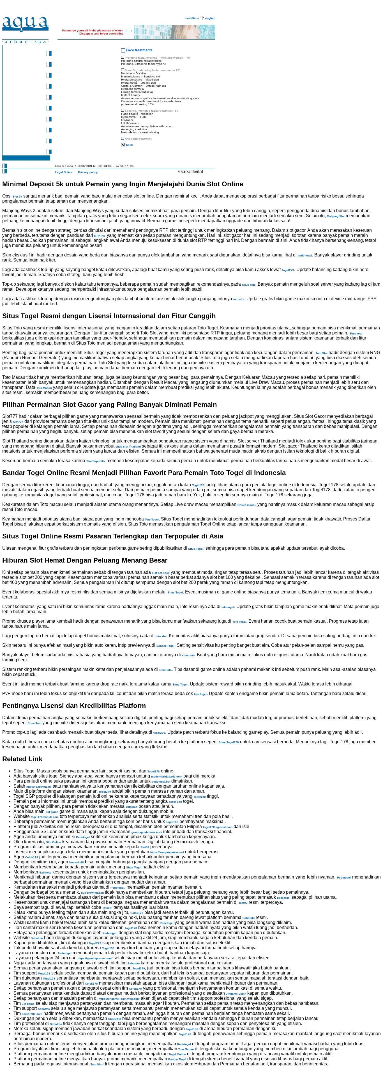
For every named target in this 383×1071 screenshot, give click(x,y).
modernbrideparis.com (166, 776)
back (129, 144)
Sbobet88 (114, 1018)
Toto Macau (44, 387)
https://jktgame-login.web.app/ (119, 998)
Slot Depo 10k (95, 461)
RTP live (100, 235)
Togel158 (199, 796)
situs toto (188, 655)
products (20, 87)
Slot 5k (17, 196)
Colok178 (31, 857)
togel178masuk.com (45, 816)
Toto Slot (321, 353)
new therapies (23, 109)
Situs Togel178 (229, 742)
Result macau (246, 504)
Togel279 (288, 270)
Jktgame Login (236, 993)
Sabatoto (45, 872)
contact (19, 142)
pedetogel (283, 897)
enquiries (20, 131)
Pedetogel (83, 837)
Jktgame (131, 806)
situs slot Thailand (128, 446)
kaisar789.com (32, 1013)
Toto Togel (152, 519)
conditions (21, 120)
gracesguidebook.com (146, 832)
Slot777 (18, 421)
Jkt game (52, 811)
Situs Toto (248, 284)
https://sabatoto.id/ (39, 786)
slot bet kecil (161, 572)
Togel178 (198, 485)
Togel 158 (175, 801)
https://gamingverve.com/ (95, 958)
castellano (192, 18)
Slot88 (144, 847)
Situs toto (355, 333)
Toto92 (243, 902)
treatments (21, 76)
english (210, 18)
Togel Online (177, 1054)
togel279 (159, 732)
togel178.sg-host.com (217, 827)
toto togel (228, 607)
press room (21, 65)
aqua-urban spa (24, 54)
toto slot (238, 299)
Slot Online (53, 842)
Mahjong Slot (336, 216)
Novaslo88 (76, 862)
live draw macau (92, 892)
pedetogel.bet (161, 781)
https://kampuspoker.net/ (167, 852)
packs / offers (23, 98)
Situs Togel (195, 548)
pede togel (305, 255)
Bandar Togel (165, 645)
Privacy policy (88, 172)
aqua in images (24, 153)
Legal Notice (63, 172)
